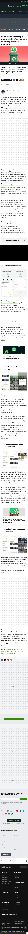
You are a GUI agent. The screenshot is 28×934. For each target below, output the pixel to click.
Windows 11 (17, 850)
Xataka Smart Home (6, 881)
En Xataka (5, 355)
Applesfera (4, 879)
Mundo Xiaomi (5, 883)
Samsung (17, 844)
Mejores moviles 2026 (18, 787)
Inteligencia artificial (7, 847)
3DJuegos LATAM (18, 917)
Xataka (4, 517)
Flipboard (20, 80)
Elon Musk (17, 29)
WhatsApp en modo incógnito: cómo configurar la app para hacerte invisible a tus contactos (14, 520)
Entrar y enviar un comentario (14, 719)
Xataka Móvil (5, 877)
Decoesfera (4, 907)
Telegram (23, 810)
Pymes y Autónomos (19, 907)
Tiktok (12, 813)
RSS (3, 813)
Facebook (14, 80)
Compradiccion (5, 909)
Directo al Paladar (6, 895)
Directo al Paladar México (6, 924)
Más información (5, 932)
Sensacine (17, 885)
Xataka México (5, 917)
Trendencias (5, 904)
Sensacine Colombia (19, 921)
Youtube (17, 810)
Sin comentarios (7, 79)
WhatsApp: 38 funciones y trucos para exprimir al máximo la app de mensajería (13, 358)
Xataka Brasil (5, 919)
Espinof (16, 887)
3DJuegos (16, 875)
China (4, 29)
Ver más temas (6, 854)
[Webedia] (24, 1)
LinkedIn (9, 813)
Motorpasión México (19, 923)
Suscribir (23, 799)
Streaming (4, 835)
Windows (20, 11)
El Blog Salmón (18, 904)
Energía (4, 841)
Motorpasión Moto (18, 897)
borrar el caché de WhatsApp (10, 303)
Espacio (4, 838)
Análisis (16, 835)
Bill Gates (10, 29)
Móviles (16, 838)
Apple (3, 844)
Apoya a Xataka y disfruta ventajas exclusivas (14, 823)
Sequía (24, 29)
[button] (12, 91)
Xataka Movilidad (18, 841)
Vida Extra (16, 877)
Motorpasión (17, 895)
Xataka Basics (14, 6)
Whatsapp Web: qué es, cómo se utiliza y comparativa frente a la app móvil (14, 651)
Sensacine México (18, 919)
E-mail (22, 80)
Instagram (12, 11)
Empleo (4, 850)
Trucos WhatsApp (21, 657)
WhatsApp (4, 11)
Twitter (17, 80)
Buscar (26, 860)
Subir (22, 867)
